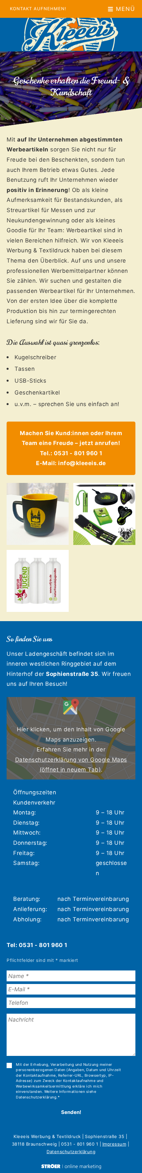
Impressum (114, 1144)
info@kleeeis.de (82, 463)
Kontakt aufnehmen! (38, 8)
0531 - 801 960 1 (78, 453)
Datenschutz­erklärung (71, 1151)
